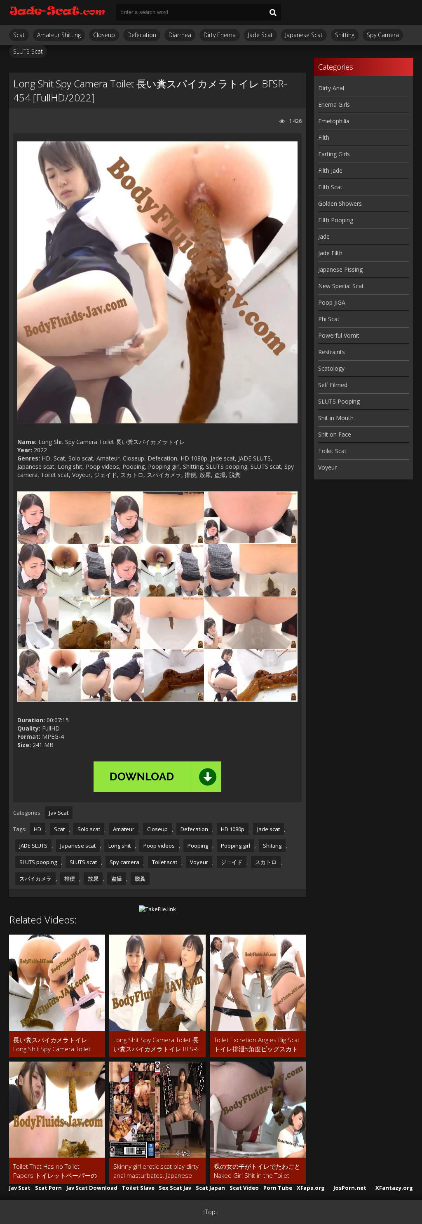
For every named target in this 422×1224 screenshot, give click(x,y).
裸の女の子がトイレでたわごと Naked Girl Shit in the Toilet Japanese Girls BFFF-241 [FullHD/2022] (257, 1171)
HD (37, 829)
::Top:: (210, 1212)
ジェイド (231, 862)
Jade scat (268, 829)
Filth (323, 137)
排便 (69, 878)
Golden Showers (340, 203)
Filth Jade (330, 170)
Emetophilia (333, 121)
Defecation (141, 35)
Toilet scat (164, 862)
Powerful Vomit (338, 335)
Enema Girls (334, 104)
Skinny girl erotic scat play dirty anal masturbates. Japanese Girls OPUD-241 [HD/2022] (156, 1171)
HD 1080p (232, 829)
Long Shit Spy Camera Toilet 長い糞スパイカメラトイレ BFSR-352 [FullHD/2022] (156, 1044)
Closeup (104, 35)
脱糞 (140, 878)
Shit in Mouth (336, 418)
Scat (19, 35)
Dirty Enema (220, 35)
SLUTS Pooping (339, 401)
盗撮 (116, 878)
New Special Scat (341, 286)
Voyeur (199, 862)
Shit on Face (334, 434)
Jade (324, 236)
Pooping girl (235, 845)
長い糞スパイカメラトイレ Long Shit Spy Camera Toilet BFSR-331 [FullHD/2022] (52, 1044)
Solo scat (88, 829)
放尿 (93, 878)
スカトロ (266, 862)
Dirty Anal (331, 88)
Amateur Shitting (59, 35)
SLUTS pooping (38, 862)
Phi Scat (329, 319)
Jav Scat (58, 812)
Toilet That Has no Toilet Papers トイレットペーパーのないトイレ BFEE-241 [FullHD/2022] (55, 1171)
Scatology (331, 368)
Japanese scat (78, 845)
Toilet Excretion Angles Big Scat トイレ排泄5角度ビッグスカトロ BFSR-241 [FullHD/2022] (257, 1044)
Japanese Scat (304, 35)
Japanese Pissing (340, 269)
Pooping (198, 845)
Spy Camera (383, 35)
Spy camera (124, 862)
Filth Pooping (335, 220)
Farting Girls (334, 154)
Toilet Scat (332, 451)
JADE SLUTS (33, 845)
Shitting (344, 35)
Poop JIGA (331, 302)
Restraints (331, 352)
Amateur (123, 829)
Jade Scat (260, 35)
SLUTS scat (83, 862)
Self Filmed (332, 385)
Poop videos (159, 845)
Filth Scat (330, 187)
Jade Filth (330, 253)
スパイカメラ (35, 878)
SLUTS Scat (28, 51)
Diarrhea (180, 35)
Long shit (119, 845)
